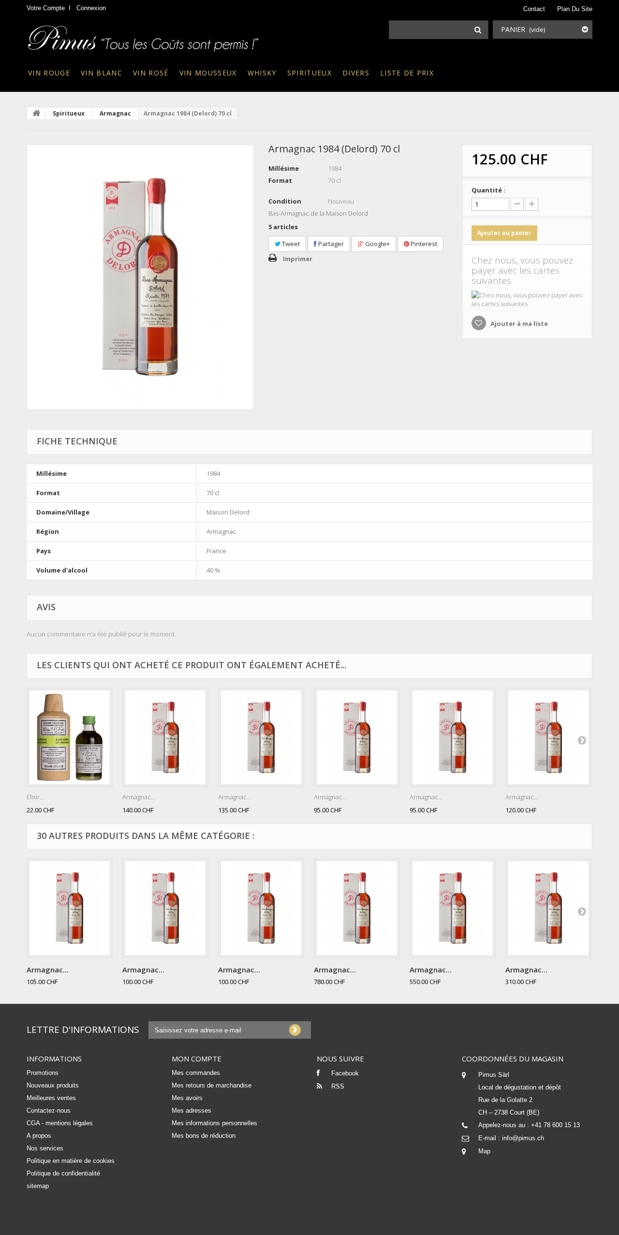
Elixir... (35, 797)
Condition (284, 201)
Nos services (45, 1148)
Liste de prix (407, 72)
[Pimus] (144, 35)
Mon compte (196, 1058)
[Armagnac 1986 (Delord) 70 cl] (548, 737)
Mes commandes (196, 1072)
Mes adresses (191, 1110)
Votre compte (46, 8)
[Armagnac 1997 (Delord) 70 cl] (357, 737)
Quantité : (488, 190)
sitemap (38, 1186)
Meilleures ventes (51, 1098)
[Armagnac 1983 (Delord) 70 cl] (261, 737)
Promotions (43, 1072)
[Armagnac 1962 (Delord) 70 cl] (548, 908)
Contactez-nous (49, 1110)
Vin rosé (151, 72)
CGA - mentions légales (60, 1123)
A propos (39, 1135)
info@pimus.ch (523, 1138)
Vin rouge (49, 72)
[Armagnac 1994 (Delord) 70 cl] (165, 908)
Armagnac (115, 113)
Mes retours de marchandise (211, 1085)
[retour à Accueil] (36, 113)
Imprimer (297, 258)
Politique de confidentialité (63, 1173)
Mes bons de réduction (204, 1135)
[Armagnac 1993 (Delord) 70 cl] (70, 908)
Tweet (290, 243)
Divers (355, 72)
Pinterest (423, 243)
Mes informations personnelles (214, 1123)
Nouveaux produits (53, 1085)
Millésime (283, 168)
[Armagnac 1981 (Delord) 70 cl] (165, 737)
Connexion (91, 8)
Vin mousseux (208, 72)
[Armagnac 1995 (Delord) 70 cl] (261, 908)
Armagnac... (138, 797)
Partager (330, 243)
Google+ (377, 243)
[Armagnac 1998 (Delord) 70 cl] (453, 737)
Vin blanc (101, 72)
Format (280, 180)
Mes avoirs (187, 1098)
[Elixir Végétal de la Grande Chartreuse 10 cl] (70, 737)
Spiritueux (309, 72)
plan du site (574, 9)
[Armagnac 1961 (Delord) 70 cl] (453, 908)
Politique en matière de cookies (71, 1160)
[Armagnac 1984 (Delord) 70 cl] (140, 277)
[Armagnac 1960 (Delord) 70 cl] (357, 908)
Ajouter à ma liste (518, 323)
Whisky (262, 72)
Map (484, 1151)
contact (534, 9)
